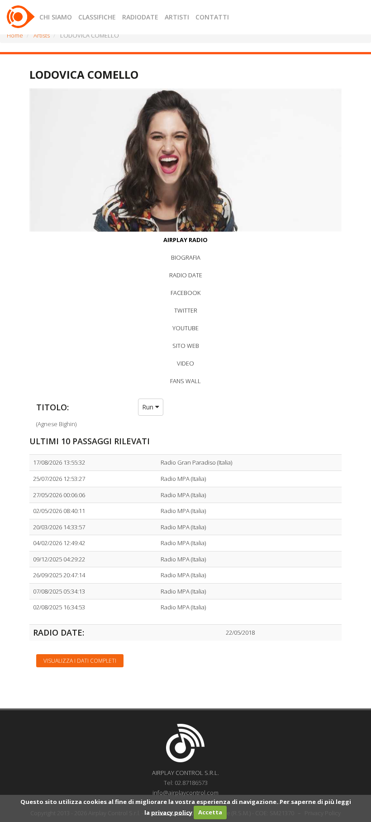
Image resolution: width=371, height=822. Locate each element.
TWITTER (185, 310)
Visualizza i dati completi (79, 661)
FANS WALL (185, 381)
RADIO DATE (185, 275)
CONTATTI (212, 17)
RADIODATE (140, 17)
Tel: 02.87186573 (186, 783)
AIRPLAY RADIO (185, 240)
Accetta (210, 812)
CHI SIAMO (55, 17)
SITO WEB (185, 346)
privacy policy (171, 812)
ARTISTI (177, 17)
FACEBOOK (185, 293)
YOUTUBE (185, 328)
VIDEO (185, 363)
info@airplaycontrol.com (185, 793)
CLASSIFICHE (97, 17)
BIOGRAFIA (185, 257)
